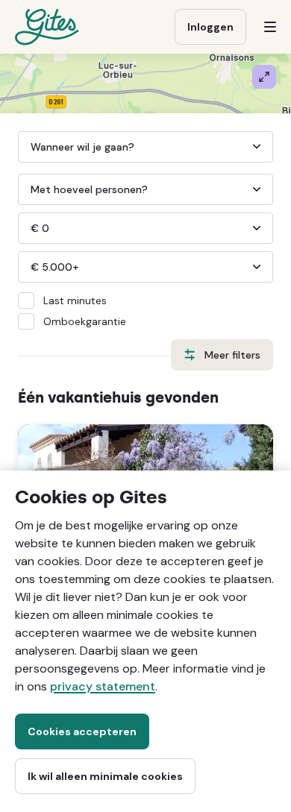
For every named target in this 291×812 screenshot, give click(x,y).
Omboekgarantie (84, 321)
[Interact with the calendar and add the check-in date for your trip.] (25, 147)
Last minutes (75, 300)
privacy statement (102, 686)
